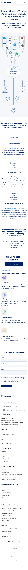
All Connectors (14, 264)
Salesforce (4, 487)
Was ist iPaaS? (6, 472)
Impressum (15, 552)
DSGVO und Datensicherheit (9, 459)
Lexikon (15, 548)
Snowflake (4, 497)
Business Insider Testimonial (9, 529)
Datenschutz (14, 556)
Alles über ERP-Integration (9, 479)
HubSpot (4, 490)
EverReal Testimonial (7, 536)
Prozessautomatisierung (13, 208)
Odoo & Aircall (5, 520)
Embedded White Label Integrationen (12, 474)
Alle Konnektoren (6, 443)
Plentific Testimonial (7, 533)
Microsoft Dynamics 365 (8, 492)
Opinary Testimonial (7, 531)
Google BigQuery (6, 495)
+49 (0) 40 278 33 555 (8, 434)
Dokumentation (6, 454)
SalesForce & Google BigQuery (10, 510)
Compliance (5, 461)
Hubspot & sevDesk (7, 513)
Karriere (4, 451)
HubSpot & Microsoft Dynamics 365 (11, 508)
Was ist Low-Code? (7, 469)
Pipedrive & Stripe (6, 515)
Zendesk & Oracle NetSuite (9, 518)
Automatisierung (10, 148)
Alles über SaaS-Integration (9, 477)
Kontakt (15, 561)
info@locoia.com (6, 432)
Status (3, 456)
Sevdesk (4, 500)
